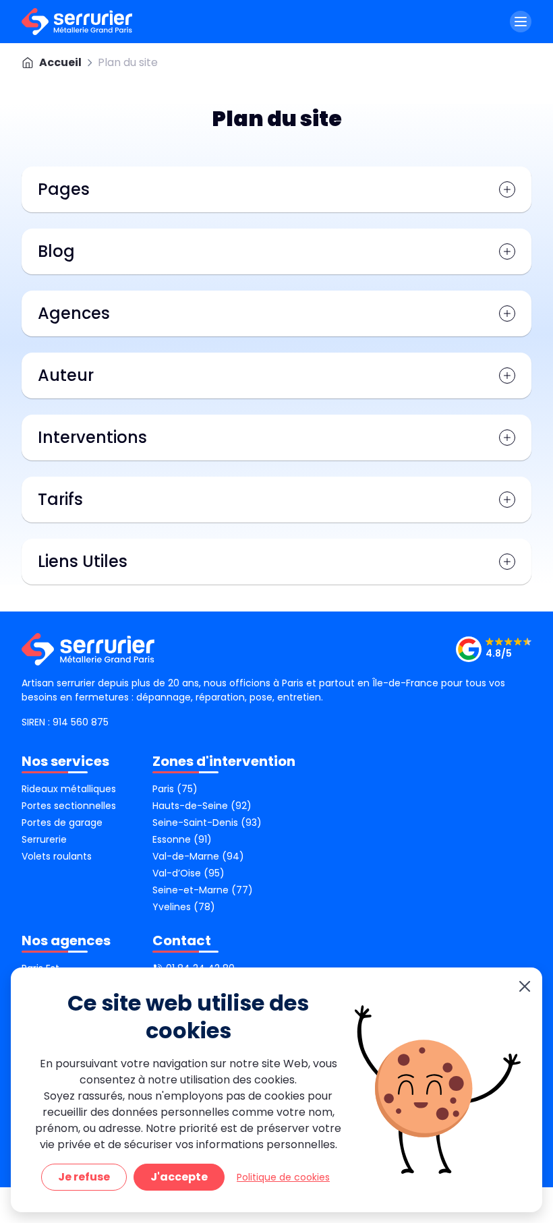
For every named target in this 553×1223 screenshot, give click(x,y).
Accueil (60, 62)
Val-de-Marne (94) (198, 856)
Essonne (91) (182, 839)
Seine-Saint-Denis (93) (207, 822)
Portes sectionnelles (69, 805)
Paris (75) (175, 789)
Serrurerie (44, 839)
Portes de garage (62, 822)
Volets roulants (57, 856)
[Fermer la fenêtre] (525, 986)
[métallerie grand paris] (77, 21)
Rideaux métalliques (69, 789)
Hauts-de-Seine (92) (202, 805)
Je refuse (84, 1177)
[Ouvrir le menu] (520, 21)
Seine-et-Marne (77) (202, 890)
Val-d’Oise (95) (188, 873)
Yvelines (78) (183, 907)
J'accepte (179, 1177)
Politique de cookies (283, 1177)
